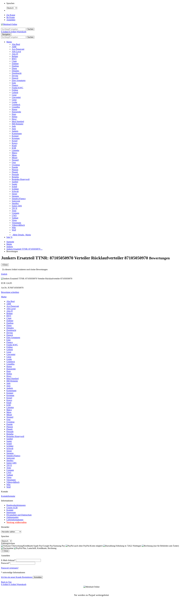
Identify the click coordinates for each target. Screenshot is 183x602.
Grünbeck (16, 104)
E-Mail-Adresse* (8, 560)
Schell (14, 186)
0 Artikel (5, 32)
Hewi (14, 119)
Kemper (15, 136)
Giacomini (16, 97)
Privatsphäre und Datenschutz (19, 515)
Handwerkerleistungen (16, 505)
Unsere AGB (12, 507)
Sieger (14, 194)
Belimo (15, 56)
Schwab (15, 191)
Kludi (14, 145)
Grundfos (16, 107)
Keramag (16, 138)
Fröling (15, 90)
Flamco (15, 85)
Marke (9, 42)
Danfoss (15, 66)
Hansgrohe (16, 112)
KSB (14, 148)
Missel (14, 157)
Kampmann (17, 133)
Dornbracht (16, 73)
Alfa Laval (16, 51)
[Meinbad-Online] (9, 24)
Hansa (14, 109)
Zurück (4, 274)
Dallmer (15, 63)
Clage (14, 61)
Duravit (15, 78)
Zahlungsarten (12, 517)
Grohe (14, 102)
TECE (14, 208)
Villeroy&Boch (18, 225)
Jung (14, 129)
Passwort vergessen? (9, 568)
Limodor (15, 150)
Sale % (9, 237)
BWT (14, 59)
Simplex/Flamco (19, 198)
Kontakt (9, 510)
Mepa (14, 155)
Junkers (15, 131)
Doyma (15, 75)
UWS (14, 215)
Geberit (15, 92)
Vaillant (15, 218)
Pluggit (15, 172)
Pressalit (15, 174)
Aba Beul (16, 44)
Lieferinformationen (14, 520)
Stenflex (15, 203)
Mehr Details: (21, 235)
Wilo (14, 227)
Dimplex (15, 71)
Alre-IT (15, 54)
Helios (14, 116)
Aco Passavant (18, 49)
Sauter (14, 184)
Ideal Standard (18, 121)
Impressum (11, 512)
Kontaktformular (8, 496)
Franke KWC (17, 88)
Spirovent (16, 201)
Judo (14, 126)
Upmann (15, 213)
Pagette (15, 167)
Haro (14, 114)
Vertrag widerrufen (16, 522)
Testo (14, 211)
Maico (14, 153)
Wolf (14, 230)
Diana (14, 68)
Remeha (15, 177)
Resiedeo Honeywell (20, 179)
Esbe (14, 83)
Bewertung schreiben (10, 292)
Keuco (14, 143)
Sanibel (15, 182)
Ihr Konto (10, 17)
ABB (14, 47)
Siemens (15, 196)
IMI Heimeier (17, 124)
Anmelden (10, 20)
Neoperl (15, 160)
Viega (14, 220)
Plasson (15, 170)
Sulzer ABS (17, 206)
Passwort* (5, 563)
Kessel (14, 141)
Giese (14, 100)
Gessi (14, 95)
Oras (14, 162)
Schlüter (15, 189)
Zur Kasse (10, 15)
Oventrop (16, 165)
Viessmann (16, 223)
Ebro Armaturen (18, 80)
